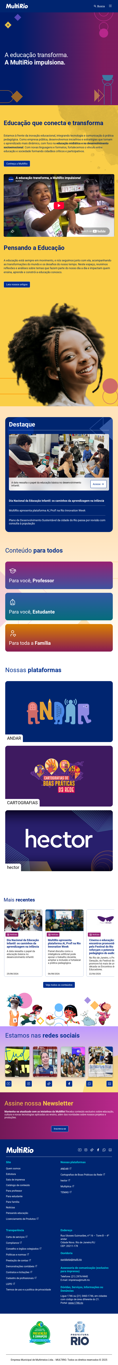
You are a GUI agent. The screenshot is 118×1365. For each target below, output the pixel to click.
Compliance (13, 1242)
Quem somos (13, 1168)
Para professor (14, 1190)
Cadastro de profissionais (20, 1278)
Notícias (10, 1207)
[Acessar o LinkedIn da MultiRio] (110, 1150)
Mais (19, 900)
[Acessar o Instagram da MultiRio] (86, 1150)
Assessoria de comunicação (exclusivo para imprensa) (84, 1269)
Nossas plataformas (73, 1162)
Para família (12, 1201)
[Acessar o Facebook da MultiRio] (98, 1150)
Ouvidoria (67, 1253)
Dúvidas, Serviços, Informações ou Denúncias (82, 1289)
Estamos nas (42, 1035)
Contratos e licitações (18, 1272)
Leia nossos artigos (17, 284)
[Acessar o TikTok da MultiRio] (92, 1150)
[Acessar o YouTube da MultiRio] (80, 1150)
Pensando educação (17, 1213)
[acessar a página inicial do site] (17, 6)
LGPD (9, 1284)
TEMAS (65, 1192)
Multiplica (66, 1186)
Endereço (66, 1230)
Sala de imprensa (15, 1179)
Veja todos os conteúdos (59, 984)
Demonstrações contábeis (20, 1266)
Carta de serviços (15, 1237)
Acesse (97, 484)
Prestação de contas (17, 1260)
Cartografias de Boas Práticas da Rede (82, 1174)
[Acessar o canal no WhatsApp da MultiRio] (104, 1150)
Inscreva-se (60, 1128)
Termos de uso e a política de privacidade (28, 1289)
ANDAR (65, 1168)
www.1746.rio (75, 1302)
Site (8, 1162)
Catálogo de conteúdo (18, 1185)
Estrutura (11, 1174)
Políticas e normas (16, 1254)
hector (64, 1180)
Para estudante (14, 1196)
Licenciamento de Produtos (21, 1218)
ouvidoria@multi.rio (71, 1259)
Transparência (15, 1230)
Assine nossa (38, 1103)
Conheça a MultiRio (17, 163)
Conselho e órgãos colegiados (22, 1248)
